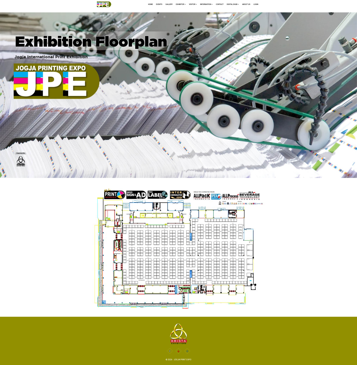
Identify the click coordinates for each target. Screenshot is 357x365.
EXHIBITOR (180, 4)
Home (150, 4)
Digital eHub (232, 4)
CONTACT (220, 4)
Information (206, 4)
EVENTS (159, 4)
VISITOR (192, 4)
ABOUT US (246, 4)
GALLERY (169, 4)
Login (256, 4)
